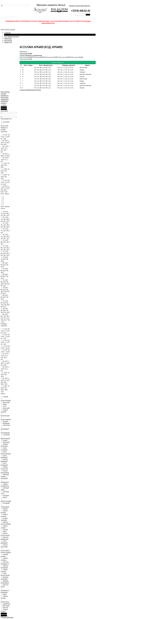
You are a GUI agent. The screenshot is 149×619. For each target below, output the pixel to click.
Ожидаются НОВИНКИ (5, 100)
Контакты (8, 40)
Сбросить (3, 109)
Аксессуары (4, 97)
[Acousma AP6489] (26, 57)
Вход (3, 29)
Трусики (3, 94)
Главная (7, 33)
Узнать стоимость (57, 62)
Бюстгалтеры (5, 92)
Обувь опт (8, 42)
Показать (3, 107)
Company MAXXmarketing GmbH (30, 90)
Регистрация (10, 29)
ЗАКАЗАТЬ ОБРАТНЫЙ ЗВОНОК (79, 6)
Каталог (7, 35)
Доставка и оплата (11, 37)
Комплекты (4, 96)
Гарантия (7, 38)
